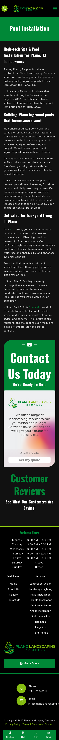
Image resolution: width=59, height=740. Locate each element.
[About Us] (13, 589)
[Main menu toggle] (55, 8)
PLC (12, 229)
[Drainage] (40, 622)
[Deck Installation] (40, 606)
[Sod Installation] (40, 616)
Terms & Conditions (32, 724)
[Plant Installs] (40, 633)
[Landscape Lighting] (40, 589)
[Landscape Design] (40, 584)
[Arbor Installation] (40, 611)
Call (23, 737)
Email (48, 737)
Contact (10, 737)
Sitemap (49, 724)
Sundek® (34, 307)
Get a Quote (32, 663)
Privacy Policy (13, 724)
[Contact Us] (13, 600)
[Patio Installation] (40, 595)
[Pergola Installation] (40, 600)
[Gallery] (13, 595)
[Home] (13, 584)
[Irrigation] (40, 627)
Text (36, 737)
